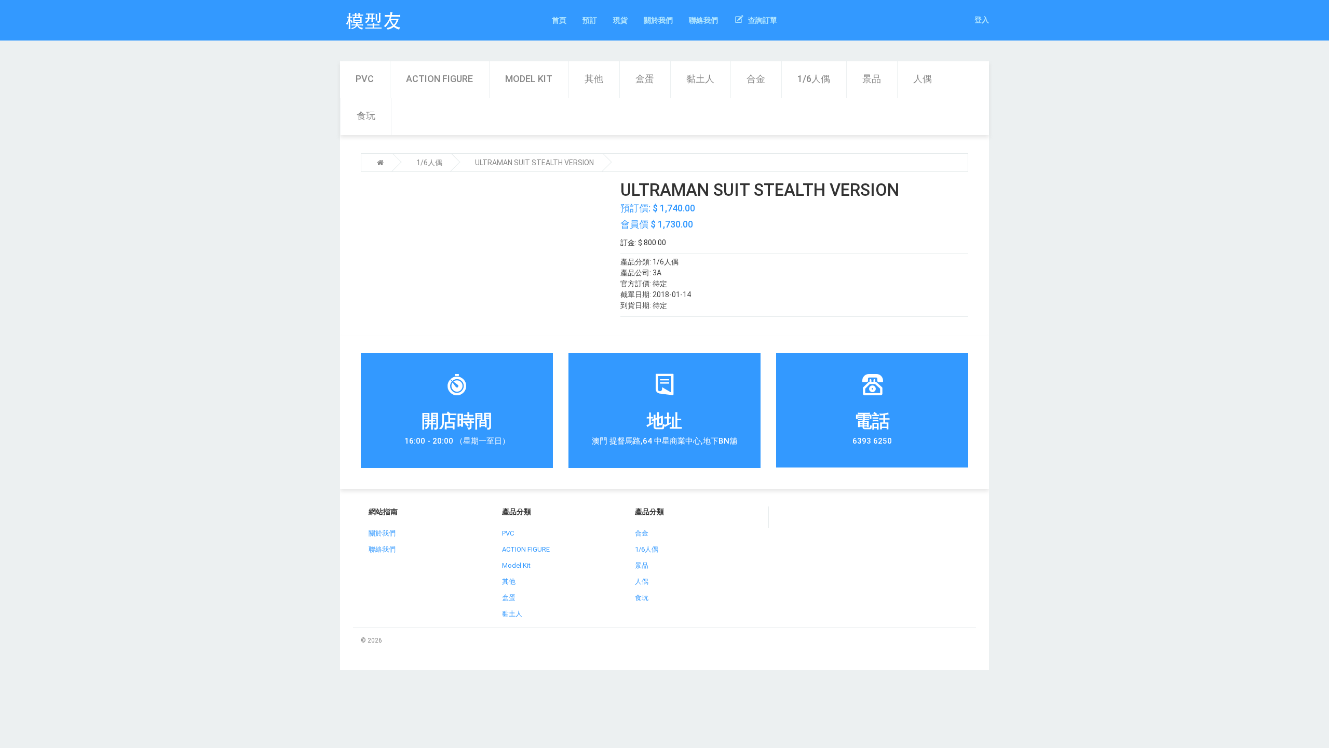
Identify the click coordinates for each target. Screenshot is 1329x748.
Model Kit (528, 78)
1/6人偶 (813, 78)
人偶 (922, 78)
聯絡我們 (382, 549)
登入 (981, 20)
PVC (365, 78)
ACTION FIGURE (439, 78)
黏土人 (700, 78)
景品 (871, 78)
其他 (594, 78)
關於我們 (382, 533)
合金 (756, 78)
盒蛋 (644, 78)
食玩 (366, 115)
